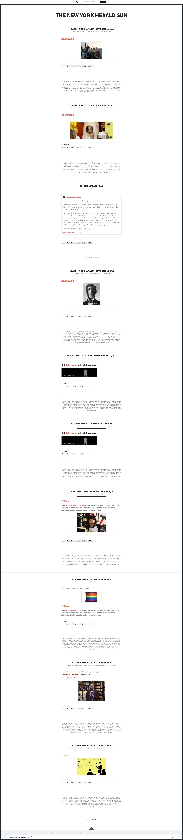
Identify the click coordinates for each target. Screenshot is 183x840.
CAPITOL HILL (66, 83)
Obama (88, 86)
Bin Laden (81, 31)
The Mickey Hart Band (107, 205)
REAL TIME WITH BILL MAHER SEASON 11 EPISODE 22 (88, 561)
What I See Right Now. (74, 197)
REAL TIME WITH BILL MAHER (106, 404)
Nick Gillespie (108, 726)
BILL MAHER (112, 81)
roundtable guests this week (74, 505)
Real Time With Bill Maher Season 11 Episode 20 (99, 802)
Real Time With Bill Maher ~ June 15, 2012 (91, 745)
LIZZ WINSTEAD (76, 558)
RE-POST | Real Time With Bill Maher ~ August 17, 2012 (91, 355)
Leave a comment (100, 92)
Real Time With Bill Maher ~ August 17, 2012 (91, 423)
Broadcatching (88, 31)
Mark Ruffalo (78, 726)
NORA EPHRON (108, 558)
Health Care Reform (97, 494)
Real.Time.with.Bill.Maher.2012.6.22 (110, 730)
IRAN (110, 84)
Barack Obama (75, 31)
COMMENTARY (80, 83)
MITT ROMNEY (75, 86)
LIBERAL (117, 84)
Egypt (85, 84)
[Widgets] (91, 828)
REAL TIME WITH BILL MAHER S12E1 (87, 405)
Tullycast (109, 31)
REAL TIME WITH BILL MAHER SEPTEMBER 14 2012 (81, 168)
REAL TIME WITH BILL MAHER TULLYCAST (97, 87)
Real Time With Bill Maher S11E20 (78, 802)
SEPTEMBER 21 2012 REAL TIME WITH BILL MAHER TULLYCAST (99, 90)
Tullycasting (67, 38)
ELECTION (90, 84)
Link (72, 639)
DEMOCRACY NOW (80, 557)
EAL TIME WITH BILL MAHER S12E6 (105, 83)
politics (105, 86)
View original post (68, 232)
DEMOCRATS (92, 83)
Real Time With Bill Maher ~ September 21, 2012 (91, 29)
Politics (105, 31)
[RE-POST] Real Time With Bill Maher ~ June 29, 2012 (91, 491)
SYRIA (88, 92)
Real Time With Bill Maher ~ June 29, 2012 (91, 579)
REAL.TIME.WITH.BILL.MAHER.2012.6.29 (72, 564)
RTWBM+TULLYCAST (76, 90)
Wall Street (117, 494)
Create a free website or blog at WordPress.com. (64, 833)
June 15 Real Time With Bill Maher (94, 724)
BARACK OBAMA (99, 639)
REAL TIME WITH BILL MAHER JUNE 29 (101, 560)
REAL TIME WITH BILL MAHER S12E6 (76, 87)
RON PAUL (93, 564)
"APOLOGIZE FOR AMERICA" (85, 81)
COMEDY (73, 83)
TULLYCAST (71, 678)
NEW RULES (83, 86)
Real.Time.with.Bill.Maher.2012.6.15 (72, 805)
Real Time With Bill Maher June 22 (107, 727)
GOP (103, 84)
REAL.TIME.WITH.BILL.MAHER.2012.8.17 (82, 408)
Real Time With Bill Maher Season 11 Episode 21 (86, 729)
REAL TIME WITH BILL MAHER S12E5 (87, 166)
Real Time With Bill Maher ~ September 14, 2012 (91, 105)
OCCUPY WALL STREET (97, 86)
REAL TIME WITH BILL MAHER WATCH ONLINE (104, 407)
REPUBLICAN (67, 90)
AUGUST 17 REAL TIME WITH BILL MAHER (86, 401)
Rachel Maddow (78, 727)
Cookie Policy (26, 837)
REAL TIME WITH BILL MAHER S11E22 (72, 645)
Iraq (102, 31)
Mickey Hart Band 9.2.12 (91, 186)
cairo (118, 81)
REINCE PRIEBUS (115, 89)
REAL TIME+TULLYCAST (82, 89)
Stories (91, 188)
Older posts (91, 820)
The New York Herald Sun (91, 15)
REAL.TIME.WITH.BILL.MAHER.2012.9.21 (99, 89)
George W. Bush (96, 31)
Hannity (107, 84)
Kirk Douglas (66, 726)
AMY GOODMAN (78, 555)
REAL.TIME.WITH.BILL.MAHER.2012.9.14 (109, 169)
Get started (103, 1)
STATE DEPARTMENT (85, 172)
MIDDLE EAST (67, 86)
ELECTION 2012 (97, 84)
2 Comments (97, 257)
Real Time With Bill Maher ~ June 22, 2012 (91, 662)
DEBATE (86, 83)
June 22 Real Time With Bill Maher (112, 724)
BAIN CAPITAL (97, 81)
